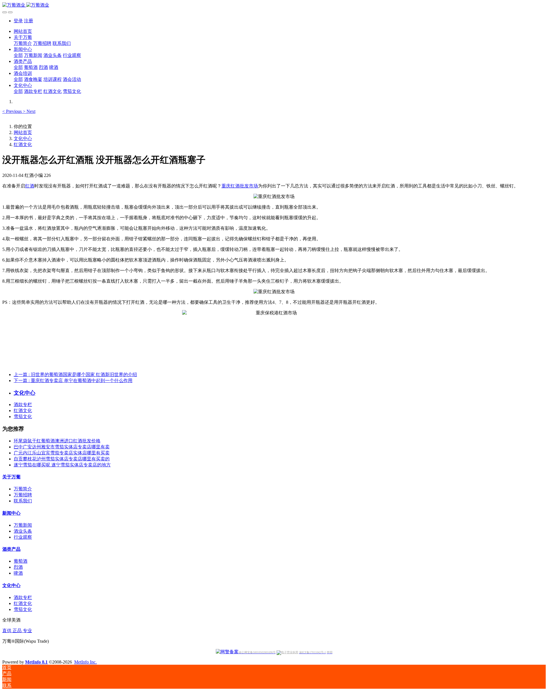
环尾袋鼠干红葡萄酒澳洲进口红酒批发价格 (57, 440)
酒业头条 (23, 531)
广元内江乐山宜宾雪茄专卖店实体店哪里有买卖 (62, 452)
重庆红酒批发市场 (239, 185)
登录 (18, 20)
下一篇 (73, 380)
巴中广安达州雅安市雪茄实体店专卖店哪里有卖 (62, 446)
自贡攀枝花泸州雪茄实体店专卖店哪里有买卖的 (62, 458)
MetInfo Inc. (85, 662)
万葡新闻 (23, 525)
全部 (18, 55)
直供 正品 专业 (17, 630)
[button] (12, 111)
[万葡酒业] (274, 5)
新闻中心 (11, 513)
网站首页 (23, 31)
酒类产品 (11, 549)
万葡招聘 (23, 494)
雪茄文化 (23, 416)
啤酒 (18, 573)
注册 (28, 20)
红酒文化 (23, 144)
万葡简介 (23, 488)
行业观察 (23, 537)
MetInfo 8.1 (36, 662)
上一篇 (75, 374)
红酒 (29, 185)
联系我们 (23, 500)
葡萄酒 (20, 561)
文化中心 (23, 138)
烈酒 (18, 567)
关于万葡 (11, 476)
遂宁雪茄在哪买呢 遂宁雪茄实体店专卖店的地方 (62, 464)
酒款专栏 (23, 404)
